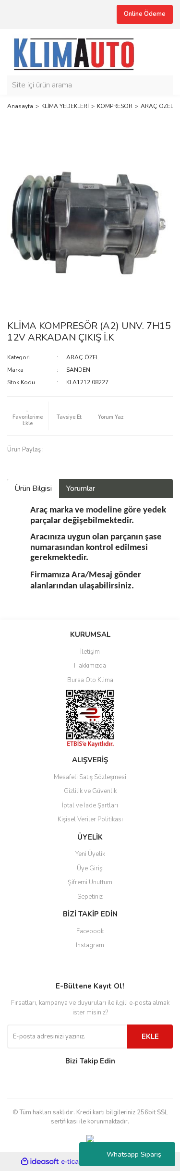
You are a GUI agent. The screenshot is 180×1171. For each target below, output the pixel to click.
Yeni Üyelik (90, 854)
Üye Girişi (90, 868)
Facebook (90, 931)
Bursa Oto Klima (90, 680)
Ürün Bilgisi (33, 488)
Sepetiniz (90, 896)
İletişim (90, 651)
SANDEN (78, 370)
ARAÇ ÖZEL (82, 357)
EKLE (150, 1036)
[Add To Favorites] (27, 416)
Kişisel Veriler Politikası (90, 819)
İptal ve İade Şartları (90, 805)
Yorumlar (80, 488)
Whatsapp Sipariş (134, 1154)
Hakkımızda (90, 665)
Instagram (90, 945)
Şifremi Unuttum (90, 882)
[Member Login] (163, 52)
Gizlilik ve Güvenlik (90, 791)
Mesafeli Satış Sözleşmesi (90, 777)
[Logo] (78, 51)
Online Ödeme (145, 14)
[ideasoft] (40, 1161)
